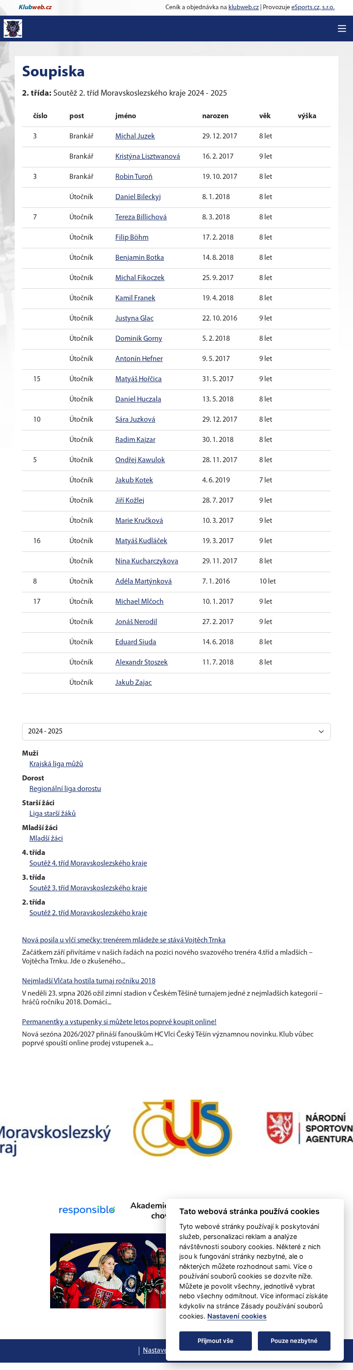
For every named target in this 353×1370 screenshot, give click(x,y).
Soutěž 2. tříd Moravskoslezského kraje (88, 913)
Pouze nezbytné (294, 1340)
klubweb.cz (243, 7)
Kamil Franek (135, 298)
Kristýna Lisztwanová (147, 157)
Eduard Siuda (135, 642)
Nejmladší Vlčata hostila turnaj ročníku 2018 (88, 981)
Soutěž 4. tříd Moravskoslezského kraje (88, 863)
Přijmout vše (215, 1340)
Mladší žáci (46, 839)
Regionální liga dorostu (65, 789)
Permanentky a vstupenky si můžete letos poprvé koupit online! (119, 1022)
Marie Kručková (139, 521)
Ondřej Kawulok (140, 460)
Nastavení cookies (237, 1316)
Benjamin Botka (139, 258)
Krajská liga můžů (56, 764)
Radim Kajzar (135, 440)
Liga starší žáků (52, 814)
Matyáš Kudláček (141, 541)
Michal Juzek (135, 136)
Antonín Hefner (139, 359)
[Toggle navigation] (342, 28)
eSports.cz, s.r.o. (313, 7)
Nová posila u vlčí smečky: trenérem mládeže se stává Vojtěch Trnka (124, 940)
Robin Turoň (134, 177)
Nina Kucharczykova (146, 561)
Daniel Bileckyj (138, 197)
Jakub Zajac (133, 683)
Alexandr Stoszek (141, 662)
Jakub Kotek (134, 480)
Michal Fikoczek (140, 278)
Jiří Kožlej (129, 500)
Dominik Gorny (138, 339)
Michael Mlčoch (139, 602)
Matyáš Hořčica (138, 379)
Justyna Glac (134, 318)
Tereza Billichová (141, 217)
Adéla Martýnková (143, 581)
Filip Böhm (131, 237)
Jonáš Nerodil (136, 622)
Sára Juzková (135, 420)
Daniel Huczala (138, 399)
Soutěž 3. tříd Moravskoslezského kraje (88, 888)
